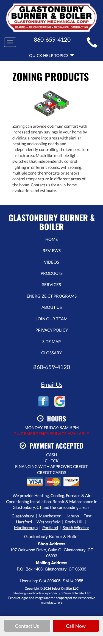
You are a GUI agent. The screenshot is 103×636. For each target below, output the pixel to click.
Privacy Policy (51, 329)
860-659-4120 (51, 366)
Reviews (52, 250)
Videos (51, 261)
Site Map (51, 341)
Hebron (72, 515)
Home (51, 239)
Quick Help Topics (49, 55)
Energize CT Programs (52, 295)
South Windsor (76, 527)
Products (52, 273)
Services (51, 284)
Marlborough (26, 527)
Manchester (50, 515)
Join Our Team (52, 318)
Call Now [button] (76, 626)
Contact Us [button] (27, 626)
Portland (50, 527)
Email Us (51, 384)
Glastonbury (23, 515)
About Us (51, 307)
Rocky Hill (74, 521)
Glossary (51, 352)
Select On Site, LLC (65, 588)
